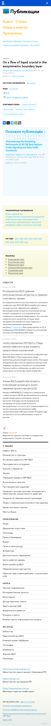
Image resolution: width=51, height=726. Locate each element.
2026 (21, 238)
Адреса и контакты (27, 702)
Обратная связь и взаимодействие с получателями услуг (25, 574)
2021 (7, 242)
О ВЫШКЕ (8, 446)
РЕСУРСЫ (8, 627)
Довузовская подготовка (14, 528)
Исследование (16, 327)
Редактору (44, 723)
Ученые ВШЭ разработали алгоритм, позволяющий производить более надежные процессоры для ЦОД (21, 384)
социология (27, 225)
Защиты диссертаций (12, 606)
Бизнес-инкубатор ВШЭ (13, 564)
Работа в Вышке (9, 512)
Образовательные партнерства (17, 569)
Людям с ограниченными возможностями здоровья (25, 502)
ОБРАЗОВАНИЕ (10, 519)
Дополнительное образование (16, 555)
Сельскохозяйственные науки (20, 267)
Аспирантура (8, 550)
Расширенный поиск (30, 41)
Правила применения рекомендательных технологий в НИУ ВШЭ (25, 715)
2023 (35, 238)
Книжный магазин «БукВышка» (16, 640)
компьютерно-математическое (18, 222)
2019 (17, 242)
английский (14, 89)
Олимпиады (8, 532)
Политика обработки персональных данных (20, 710)
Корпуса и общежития (12, 468)
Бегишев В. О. (32, 155)
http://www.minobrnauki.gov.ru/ (16, 669)
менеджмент (10, 225)
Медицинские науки (16, 264)
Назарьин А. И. (21, 155)
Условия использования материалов (17, 706)
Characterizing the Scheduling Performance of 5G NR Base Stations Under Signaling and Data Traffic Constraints (24, 146)
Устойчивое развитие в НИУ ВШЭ (18, 459)
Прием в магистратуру (13, 546)
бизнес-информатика (14, 214)
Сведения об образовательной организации (22, 498)
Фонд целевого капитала (14, 482)
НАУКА (6, 583)
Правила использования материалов (16, 45)
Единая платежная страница (15, 507)
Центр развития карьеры (14, 560)
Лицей (5, 523)
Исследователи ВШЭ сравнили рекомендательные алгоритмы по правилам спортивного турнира (25, 294)
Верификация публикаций (12, 41)
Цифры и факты (9, 450)
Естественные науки (16, 262)
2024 (31, 238)
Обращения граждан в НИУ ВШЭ (17, 477)
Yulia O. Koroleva (18, 76)
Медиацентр (8, 649)
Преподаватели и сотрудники (16, 464)
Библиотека (8, 631)
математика (36, 222)
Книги (8, 21)
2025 (26, 238)
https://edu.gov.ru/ (11, 678)
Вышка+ (6, 541)
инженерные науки (30, 219)
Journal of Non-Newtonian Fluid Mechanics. (18, 70)
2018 (21, 242)
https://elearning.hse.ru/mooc (16, 688)
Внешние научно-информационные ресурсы (22, 619)
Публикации (24, 11)
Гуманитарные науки (16, 259)
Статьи (21, 21)
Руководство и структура (14, 455)
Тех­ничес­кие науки (15, 273)
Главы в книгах (15, 27)
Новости (8, 282)
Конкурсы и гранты (11, 615)
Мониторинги (9, 597)
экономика (37, 225)
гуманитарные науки (13, 219)
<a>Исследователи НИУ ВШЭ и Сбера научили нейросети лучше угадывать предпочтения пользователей (23, 346)
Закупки (6, 473)
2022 (40, 238)
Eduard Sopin (10, 155)
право (18, 225)
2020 (12, 242)
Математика (31, 83)
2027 (17, 238)
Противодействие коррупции (16, 486)
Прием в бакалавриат (12, 537)
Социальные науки (15, 270)
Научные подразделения (13, 588)
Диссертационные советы (14, 601)
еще (26, 242)
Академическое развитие (14, 610)
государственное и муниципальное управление (24, 216)
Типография (8, 645)
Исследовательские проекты (16, 592)
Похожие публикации (24, 131)
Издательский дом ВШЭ (13, 636)
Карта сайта (7, 720)
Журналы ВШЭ (9, 654)
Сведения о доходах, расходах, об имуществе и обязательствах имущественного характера (24, 492)
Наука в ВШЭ (35, 45)
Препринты (12, 33)
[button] (6, 136)
